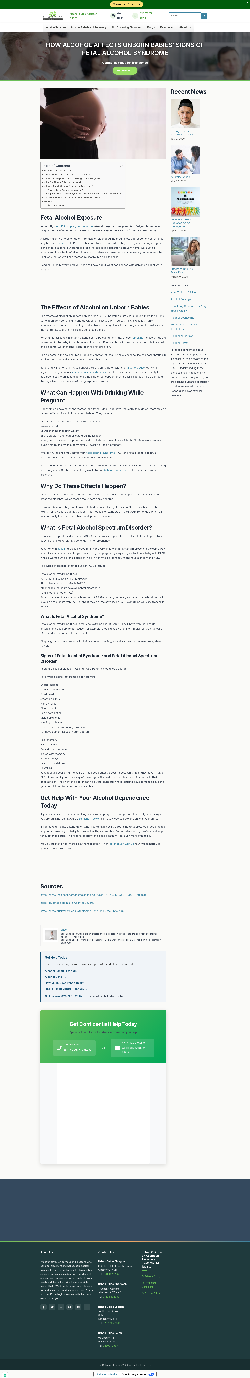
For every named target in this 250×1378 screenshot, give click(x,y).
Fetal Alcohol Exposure (57, 170)
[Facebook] (43, 1307)
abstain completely (114, 470)
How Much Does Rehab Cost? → (66, 982)
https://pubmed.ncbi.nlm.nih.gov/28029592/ (67, 902)
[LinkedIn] (61, 1307)
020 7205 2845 (77, 1050)
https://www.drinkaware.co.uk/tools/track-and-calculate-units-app (82, 910)
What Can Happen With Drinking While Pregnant (72, 178)
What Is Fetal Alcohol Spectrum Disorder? (68, 186)
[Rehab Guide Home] (53, 15)
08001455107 (125, 70)
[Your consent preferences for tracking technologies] (5, 1375)
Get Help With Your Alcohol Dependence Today (72, 197)
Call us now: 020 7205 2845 (63, 996)
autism (61, 548)
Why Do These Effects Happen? (62, 182)
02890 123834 (111, 1345)
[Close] (247, 2)
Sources (49, 201)
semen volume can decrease (89, 372)
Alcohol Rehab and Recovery (88, 27)
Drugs (151, 27)
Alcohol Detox (179, 342)
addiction (62, 243)
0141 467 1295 (111, 1274)
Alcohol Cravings (181, 299)
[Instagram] (69, 1307)
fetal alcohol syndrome (100, 452)
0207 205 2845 (111, 1323)
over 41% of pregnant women (73, 226)
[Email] (87, 1307)
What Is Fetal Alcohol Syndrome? (65, 190)
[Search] (204, 16)
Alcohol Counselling (182, 317)
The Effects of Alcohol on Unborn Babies (68, 174)
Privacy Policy (152, 1276)
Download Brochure (126, 4)
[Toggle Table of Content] (119, 165)
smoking (138, 337)
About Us (185, 27)
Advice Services (56, 27)
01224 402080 (111, 1296)
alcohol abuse (136, 367)
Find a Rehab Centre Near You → (66, 988)
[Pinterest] (78, 1307)
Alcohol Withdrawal (182, 335)
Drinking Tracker (89, 818)
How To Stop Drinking (184, 292)
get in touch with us (121, 843)
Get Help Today (55, 205)
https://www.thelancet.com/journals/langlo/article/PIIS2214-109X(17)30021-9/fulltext (93, 894)
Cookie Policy (152, 1293)
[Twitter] (52, 1307)
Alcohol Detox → (56, 976)
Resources (167, 27)
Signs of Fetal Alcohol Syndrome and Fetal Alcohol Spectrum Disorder (84, 193)
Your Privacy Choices (134, 1374)
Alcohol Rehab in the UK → (62, 970)
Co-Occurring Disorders (127, 27)
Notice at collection (107, 1374)
